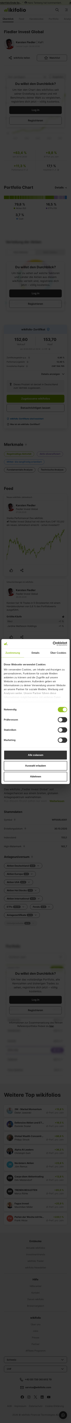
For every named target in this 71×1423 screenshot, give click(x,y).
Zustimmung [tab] (12, 652)
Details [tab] (36, 652)
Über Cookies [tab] (58, 652)
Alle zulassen (35, 755)
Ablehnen (35, 776)
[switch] (62, 719)
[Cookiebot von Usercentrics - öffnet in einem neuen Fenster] (52, 644)
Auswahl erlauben (35, 765)
